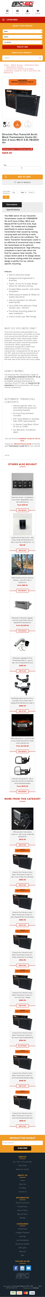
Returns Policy (22, 1210)
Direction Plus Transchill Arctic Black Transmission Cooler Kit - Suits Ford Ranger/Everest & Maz (22, 1075)
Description (12, 204)
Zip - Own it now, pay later (22, 1162)
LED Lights (22, 1248)
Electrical (22, 1251)
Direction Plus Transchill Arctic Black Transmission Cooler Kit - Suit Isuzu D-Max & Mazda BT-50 (22, 1035)
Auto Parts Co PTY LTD (24, 1286)
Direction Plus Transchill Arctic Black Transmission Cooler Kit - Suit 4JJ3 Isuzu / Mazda (22, 995)
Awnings (22, 1236)
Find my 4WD (22, 47)
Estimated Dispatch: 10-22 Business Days (17, 149)
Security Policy (22, 1214)
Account (27, 13)
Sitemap (22, 1218)
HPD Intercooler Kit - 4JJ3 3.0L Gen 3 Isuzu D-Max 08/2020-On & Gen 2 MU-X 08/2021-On (22, 741)
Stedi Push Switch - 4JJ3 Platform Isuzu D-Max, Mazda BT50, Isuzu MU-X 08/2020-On (22, 500)
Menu (7, 13)
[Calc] (6, 197)
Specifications (13, 209)
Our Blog (22, 1188)
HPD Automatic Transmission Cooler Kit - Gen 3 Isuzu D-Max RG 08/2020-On (22, 834)
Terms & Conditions (22, 1203)
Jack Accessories (22, 1240)
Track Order (22, 1165)
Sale (22, 1255)
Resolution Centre (22, 1169)
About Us (22, 1184)
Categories (12, 20)
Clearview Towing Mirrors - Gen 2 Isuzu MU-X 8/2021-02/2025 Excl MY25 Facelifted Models (22, 781)
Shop (17, 13)
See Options (22, 510)
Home (22, 1180)
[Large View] (7, 125)
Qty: (5, 165)
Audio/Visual (22, 1229)
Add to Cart (24, 177)
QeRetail (36, 1288)
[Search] (40, 57)
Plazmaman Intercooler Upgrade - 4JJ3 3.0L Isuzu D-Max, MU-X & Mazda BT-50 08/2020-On (22, 620)
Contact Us (22, 1192)
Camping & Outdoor (22, 1244)
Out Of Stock (22, 1046)
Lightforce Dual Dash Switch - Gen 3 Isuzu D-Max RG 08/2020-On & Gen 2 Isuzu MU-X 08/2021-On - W (22, 540)
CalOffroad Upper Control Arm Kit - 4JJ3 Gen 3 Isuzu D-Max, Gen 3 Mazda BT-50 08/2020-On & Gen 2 (22, 701)
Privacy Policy (22, 1207)
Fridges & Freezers (22, 1233)
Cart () (37, 13)
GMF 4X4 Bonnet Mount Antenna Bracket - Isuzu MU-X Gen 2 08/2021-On (22, 580)
